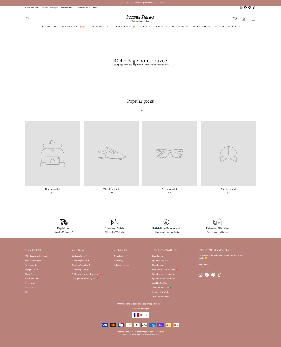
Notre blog (118, 260)
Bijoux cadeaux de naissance (163, 278)
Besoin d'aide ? (67, 7)
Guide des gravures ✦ (80, 260)
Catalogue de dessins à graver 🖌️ (85, 278)
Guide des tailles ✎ (79, 256)
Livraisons (29, 287)
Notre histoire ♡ (121, 256)
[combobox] (140, 315)
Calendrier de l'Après (160, 296)
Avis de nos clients (121, 265)
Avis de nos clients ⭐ (155, 331)
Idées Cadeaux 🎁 (125, 26)
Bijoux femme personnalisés (163, 274)
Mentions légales (124, 331)
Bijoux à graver (153, 26)
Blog (95, 7)
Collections (98, 26)
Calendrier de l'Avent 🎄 (162, 287)
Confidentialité (138, 331)
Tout (140, 110)
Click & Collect (30, 274)
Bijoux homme (158, 265)
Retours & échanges (33, 260)
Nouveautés (49, 26)
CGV (26, 292)
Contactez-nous (83, 7)
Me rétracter (30, 283)
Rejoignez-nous (31, 269)
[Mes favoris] (235, 18)
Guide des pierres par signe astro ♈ (86, 274)
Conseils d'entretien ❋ (81, 265)
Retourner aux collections (156, 64)
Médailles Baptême (159, 283)
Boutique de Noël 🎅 (160, 292)
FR (141, 315)
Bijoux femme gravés (160, 260)
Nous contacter (31, 265)
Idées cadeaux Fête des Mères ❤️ (165, 269)
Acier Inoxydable (226, 26)
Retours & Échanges (50, 7)
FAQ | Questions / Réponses (36, 256)
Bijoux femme (157, 256)
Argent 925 (200, 26)
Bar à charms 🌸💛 (73, 26)
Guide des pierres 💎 (80, 269)
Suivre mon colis (32, 7)
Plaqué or (178, 26)
